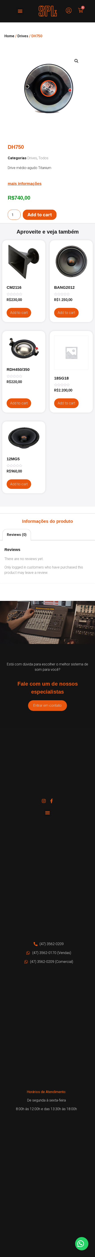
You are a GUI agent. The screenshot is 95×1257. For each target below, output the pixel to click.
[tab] (16, 535)
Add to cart (39, 214)
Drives (22, 36)
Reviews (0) (17, 535)
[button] (20, 11)
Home (9, 36)
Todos (43, 158)
